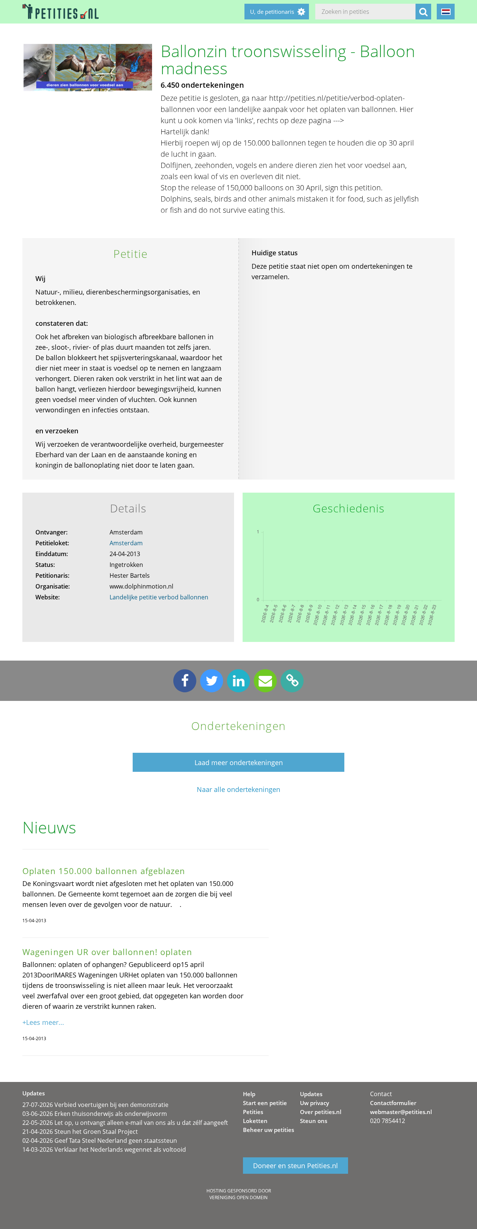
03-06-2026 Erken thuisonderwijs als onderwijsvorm (94, 1114)
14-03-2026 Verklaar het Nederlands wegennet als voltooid (104, 1149)
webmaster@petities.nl (401, 1112)
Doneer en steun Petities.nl (295, 1165)
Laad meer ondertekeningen (239, 762)
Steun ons (313, 1120)
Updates (311, 1094)
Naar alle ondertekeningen (238, 789)
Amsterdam (126, 543)
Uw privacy (314, 1103)
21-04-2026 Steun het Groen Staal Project (80, 1131)
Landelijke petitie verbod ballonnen (159, 597)
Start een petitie (265, 1103)
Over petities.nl (320, 1112)
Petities (253, 1112)
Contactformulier (393, 1103)
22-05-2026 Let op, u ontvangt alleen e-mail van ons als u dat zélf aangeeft (125, 1123)
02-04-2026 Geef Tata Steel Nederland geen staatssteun (99, 1140)
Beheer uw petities (268, 1129)
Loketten (255, 1120)
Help (249, 1094)
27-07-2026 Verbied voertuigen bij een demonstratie (95, 1105)
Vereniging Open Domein (238, 1197)
